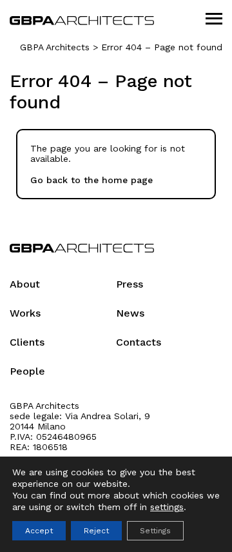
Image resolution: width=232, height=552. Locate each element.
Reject (96, 530)
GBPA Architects (55, 47)
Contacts (138, 341)
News (130, 312)
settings (167, 507)
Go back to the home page (91, 180)
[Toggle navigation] (214, 19)
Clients (27, 341)
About (25, 283)
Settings (155, 530)
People (27, 370)
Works (25, 312)
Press (129, 283)
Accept (39, 530)
